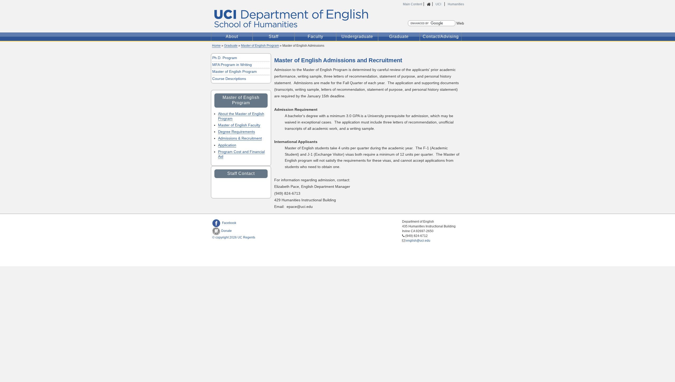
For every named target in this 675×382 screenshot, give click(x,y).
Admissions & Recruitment (240, 138)
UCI (439, 4)
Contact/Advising (441, 36)
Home (216, 45)
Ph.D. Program (224, 58)
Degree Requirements (236, 132)
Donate (226, 231)
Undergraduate (357, 36)
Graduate (399, 36)
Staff (273, 36)
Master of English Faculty (239, 125)
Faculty (315, 36)
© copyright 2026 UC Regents (233, 237)
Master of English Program (260, 45)
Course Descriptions (229, 79)
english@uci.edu (418, 240)
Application (227, 145)
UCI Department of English (292, 18)
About (232, 36)
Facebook (229, 223)
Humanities (456, 4)
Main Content (412, 4)
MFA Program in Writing (232, 65)
